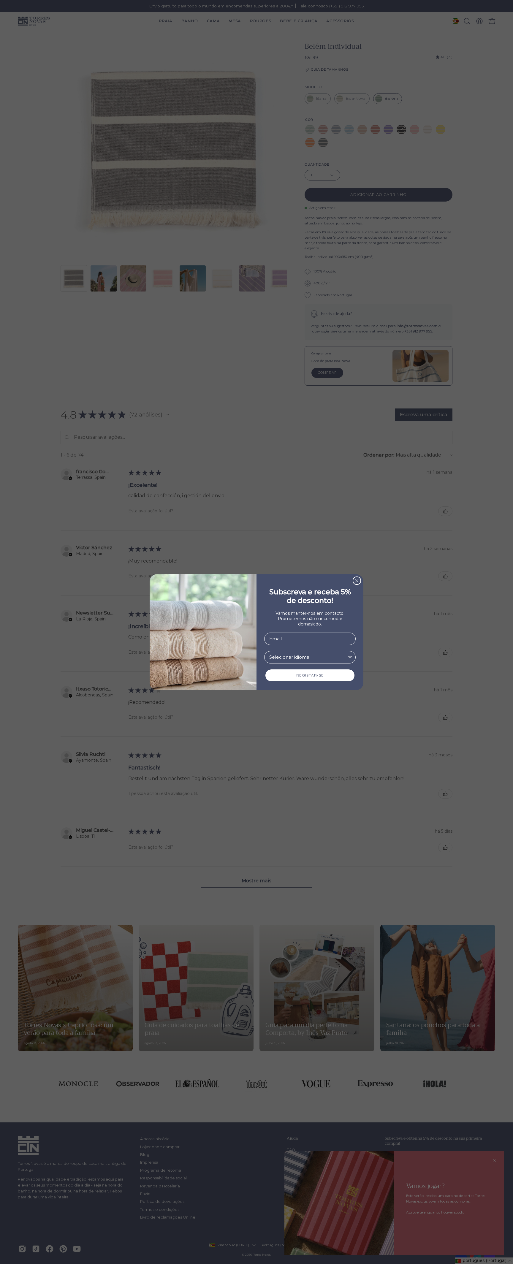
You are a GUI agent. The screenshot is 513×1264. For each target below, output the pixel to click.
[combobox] (308, 657)
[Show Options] (350, 657)
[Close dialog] (356, 580)
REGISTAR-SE (310, 675)
